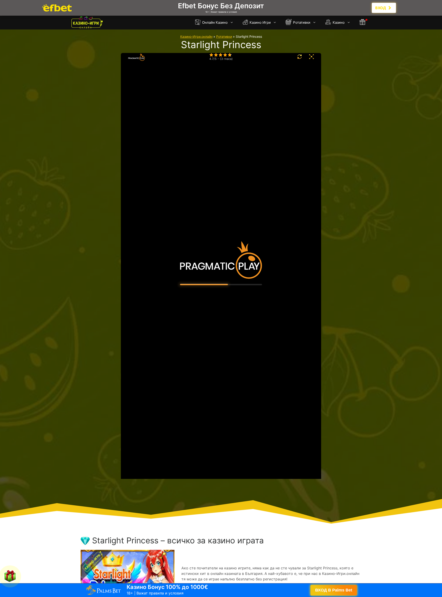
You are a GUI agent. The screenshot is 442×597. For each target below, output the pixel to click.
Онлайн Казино (214, 22)
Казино (338, 22)
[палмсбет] (221, 8)
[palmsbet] (221, 590)
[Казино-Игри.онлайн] (87, 22)
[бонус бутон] (363, 22)
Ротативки (301, 22)
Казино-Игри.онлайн (196, 36)
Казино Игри (260, 22)
